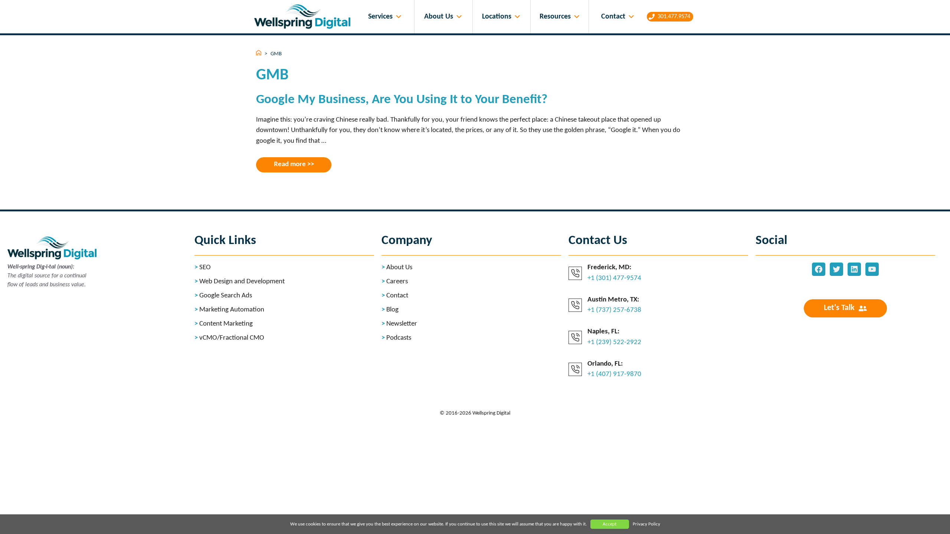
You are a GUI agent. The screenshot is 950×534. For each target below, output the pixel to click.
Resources (555, 16)
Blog (392, 309)
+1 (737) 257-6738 (614, 310)
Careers (397, 281)
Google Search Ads (225, 295)
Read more (290, 164)
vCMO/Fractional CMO (231, 338)
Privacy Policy (646, 524)
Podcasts (398, 338)
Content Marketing (226, 323)
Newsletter (401, 323)
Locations (496, 16)
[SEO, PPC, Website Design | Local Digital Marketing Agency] (304, 17)
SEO (205, 267)
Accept (609, 524)
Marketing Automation (231, 309)
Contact (613, 16)
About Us (438, 16)
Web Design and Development (242, 281)
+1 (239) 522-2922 (614, 342)
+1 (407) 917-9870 (614, 374)
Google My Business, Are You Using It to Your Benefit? (401, 99)
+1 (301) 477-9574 (614, 278)
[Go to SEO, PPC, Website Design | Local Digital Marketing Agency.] (259, 54)
